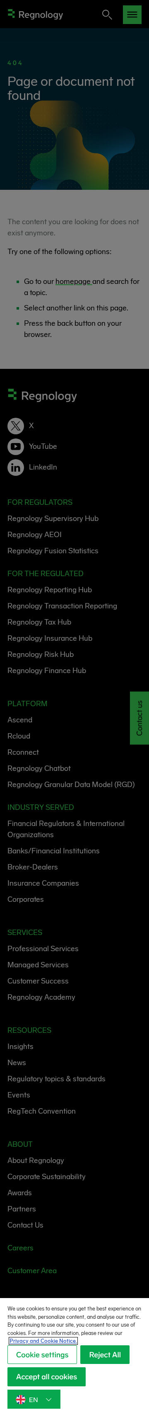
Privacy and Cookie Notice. (43, 1341)
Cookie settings (42, 1354)
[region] (74, 1357)
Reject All (105, 1354)
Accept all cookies (46, 1376)
